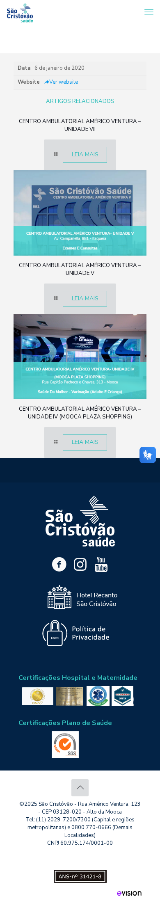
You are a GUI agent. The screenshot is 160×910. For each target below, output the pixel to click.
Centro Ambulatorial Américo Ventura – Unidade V (80, 269)
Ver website (63, 82)
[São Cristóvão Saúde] (20, 12)
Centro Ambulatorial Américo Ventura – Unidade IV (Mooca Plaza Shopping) (80, 413)
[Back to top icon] (80, 787)
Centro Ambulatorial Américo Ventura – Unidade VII (80, 125)
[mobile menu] (149, 12)
